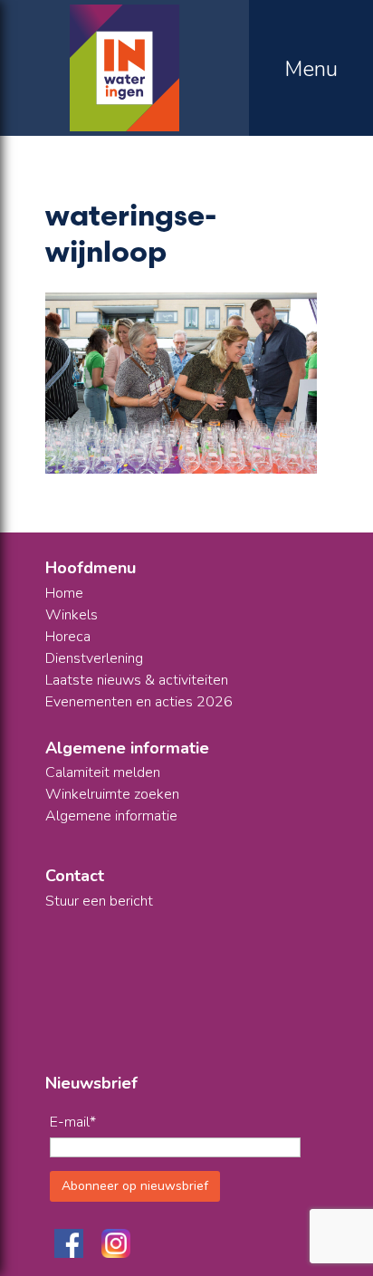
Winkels (71, 615)
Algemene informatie (111, 816)
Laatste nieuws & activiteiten (136, 680)
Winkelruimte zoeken (112, 794)
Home (64, 593)
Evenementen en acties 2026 (139, 702)
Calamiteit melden (102, 772)
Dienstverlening (94, 658)
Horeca (68, 637)
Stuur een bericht (99, 901)
